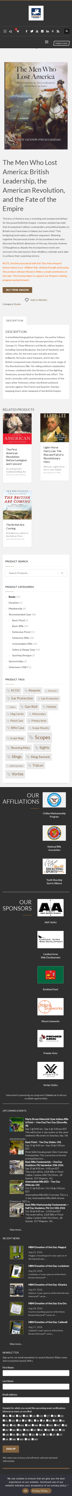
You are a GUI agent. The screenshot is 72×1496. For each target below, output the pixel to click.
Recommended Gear (20, 614)
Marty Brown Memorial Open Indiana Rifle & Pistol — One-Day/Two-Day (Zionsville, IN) (46, 1122)
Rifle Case (17, 728)
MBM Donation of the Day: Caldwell (47, 1322)
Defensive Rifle (20, 637)
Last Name (8, 1381)
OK (25, 1490)
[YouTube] (37, 31)
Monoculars (39, 713)
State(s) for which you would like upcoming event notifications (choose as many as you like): (34, 1410)
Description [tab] (14, 320)
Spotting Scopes (16, 766)
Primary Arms (38, 720)
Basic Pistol (18, 620)
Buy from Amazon (17, 290)
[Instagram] (42, 31)
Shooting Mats (20, 748)
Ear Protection (22, 698)
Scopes (42, 737)
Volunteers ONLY (18, 667)
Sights (44, 747)
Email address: (10, 1394)
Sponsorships (16, 661)
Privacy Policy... (41, 1490)
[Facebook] (26, 31)
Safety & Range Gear (23, 649)
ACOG (15, 690)
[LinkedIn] (47, 31)
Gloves (13, 707)
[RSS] (58, 31)
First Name (8, 1367)
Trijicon (37, 765)
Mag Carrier (17, 713)
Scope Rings (17, 738)
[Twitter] (31, 31)
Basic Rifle (18, 626)
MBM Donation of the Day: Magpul (47, 1247)
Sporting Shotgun (22, 655)
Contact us (50, 1095)
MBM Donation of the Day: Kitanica (47, 1284)
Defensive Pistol (21, 631)
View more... (16, 1229)
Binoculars (52, 691)
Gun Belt (31, 706)
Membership (15, 608)
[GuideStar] (52, 31)
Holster (51, 706)
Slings (17, 756)
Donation (14, 602)
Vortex (17, 774)
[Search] (62, 573)
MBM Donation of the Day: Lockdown (48, 1265)
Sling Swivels (40, 757)
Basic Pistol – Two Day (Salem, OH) (43, 1142)
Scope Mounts (40, 727)
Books (17, 304)
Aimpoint (34, 690)
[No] (67, 1485)
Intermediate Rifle (22, 643)
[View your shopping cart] (17, 31)
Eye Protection (50, 698)
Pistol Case (16, 720)
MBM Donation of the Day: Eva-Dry (47, 1303)
